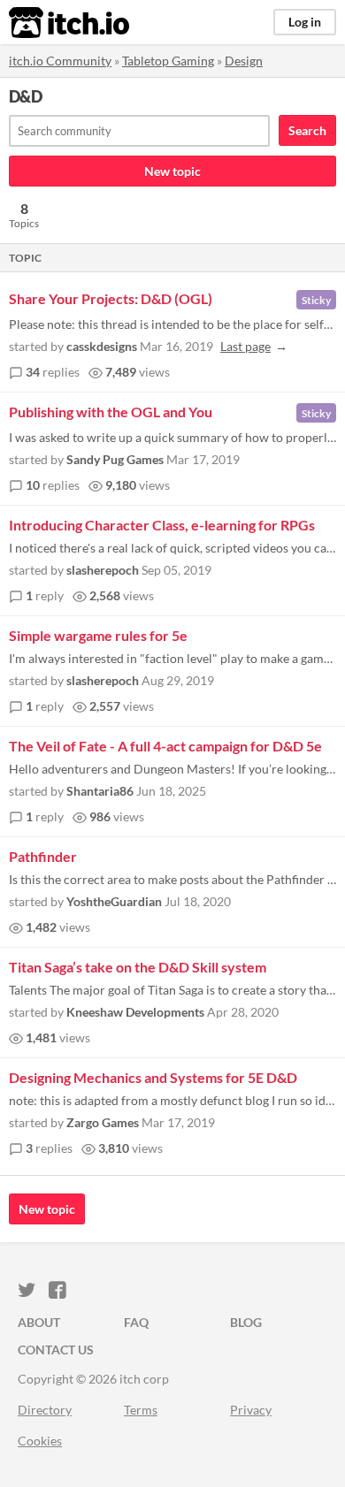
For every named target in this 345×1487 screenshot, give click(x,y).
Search (307, 130)
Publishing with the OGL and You (110, 411)
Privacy (251, 1409)
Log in (304, 21)
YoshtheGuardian (114, 901)
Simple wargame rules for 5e (98, 635)
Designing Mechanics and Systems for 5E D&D (153, 1077)
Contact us (56, 1349)
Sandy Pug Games (115, 459)
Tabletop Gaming (168, 60)
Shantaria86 (100, 790)
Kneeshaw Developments (135, 1011)
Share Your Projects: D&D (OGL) (110, 298)
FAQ (136, 1322)
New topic (172, 171)
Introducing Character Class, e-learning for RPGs (162, 524)
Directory (45, 1409)
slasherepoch (102, 569)
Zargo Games (102, 1122)
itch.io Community (60, 60)
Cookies (40, 1440)
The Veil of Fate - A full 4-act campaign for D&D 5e (165, 745)
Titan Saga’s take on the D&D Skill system (137, 966)
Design (244, 60)
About (39, 1322)
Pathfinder (43, 856)
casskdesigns (101, 346)
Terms (140, 1409)
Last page (245, 346)
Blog (246, 1322)
